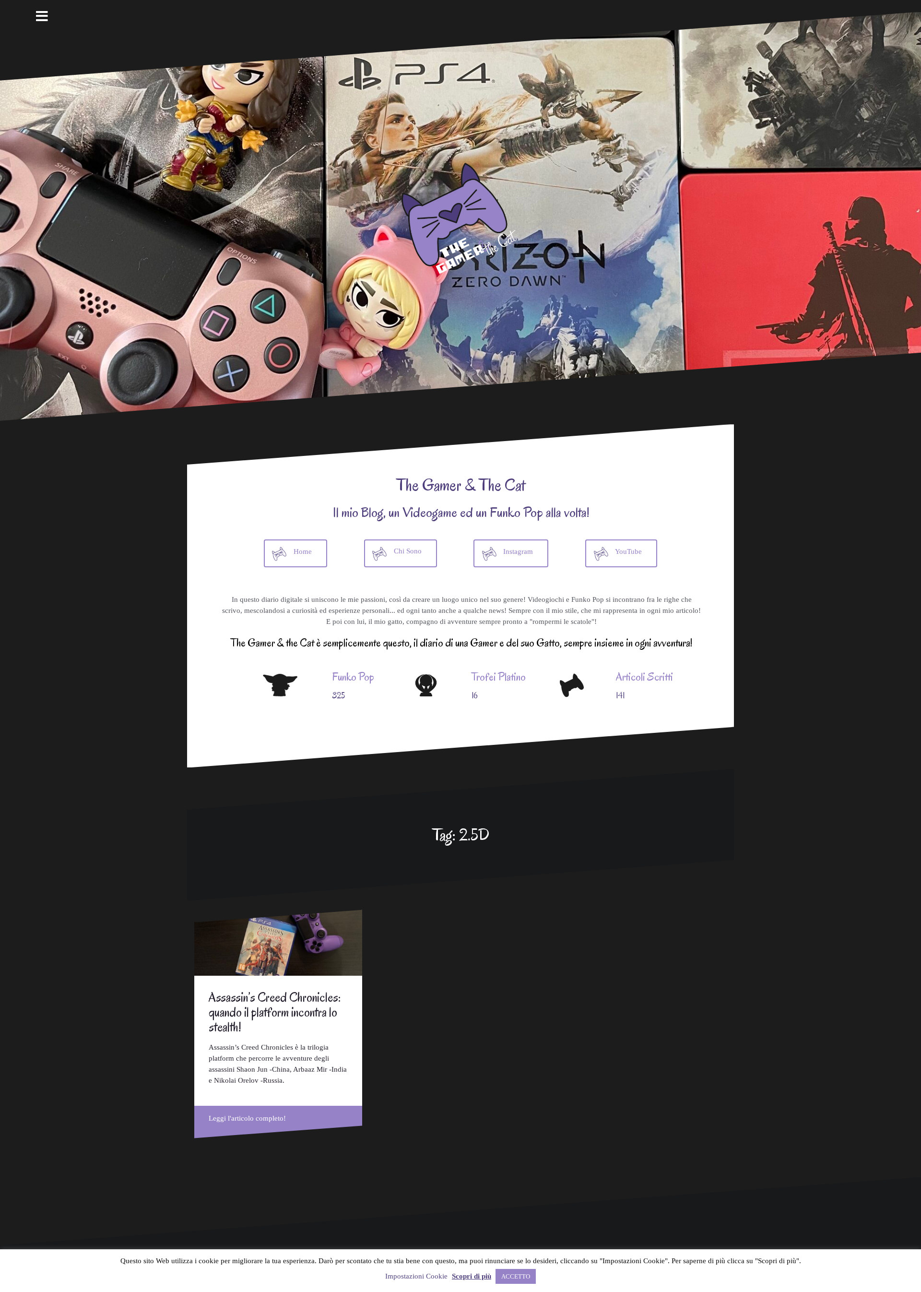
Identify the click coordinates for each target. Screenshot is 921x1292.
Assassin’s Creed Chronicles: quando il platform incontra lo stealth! (275, 1012)
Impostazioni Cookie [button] (416, 1276)
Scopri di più (471, 1276)
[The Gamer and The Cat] (460, 216)
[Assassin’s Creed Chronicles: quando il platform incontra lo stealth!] (278, 942)
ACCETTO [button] (515, 1276)
